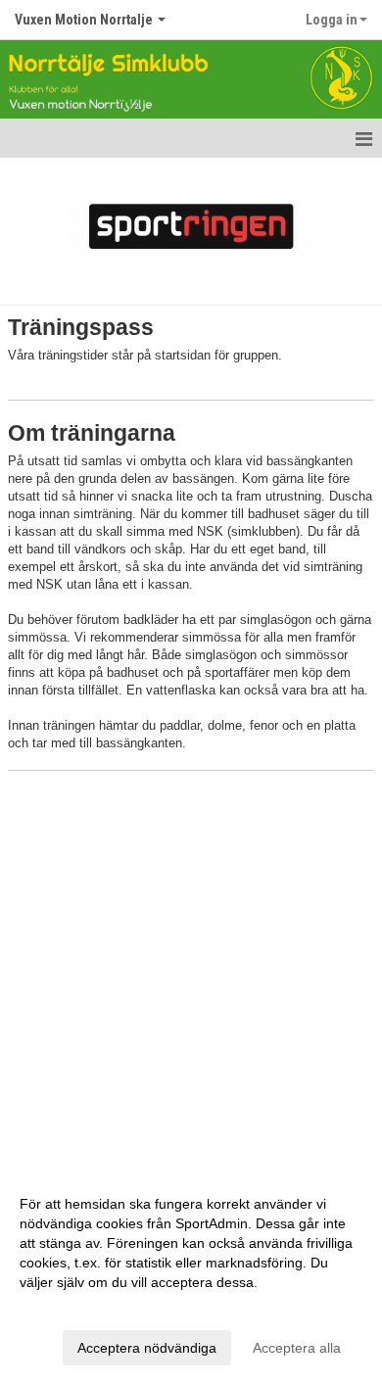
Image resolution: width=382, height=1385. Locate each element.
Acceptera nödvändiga (146, 1348)
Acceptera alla (297, 1348)
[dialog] (191, 1275)
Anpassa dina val (72, 1307)
